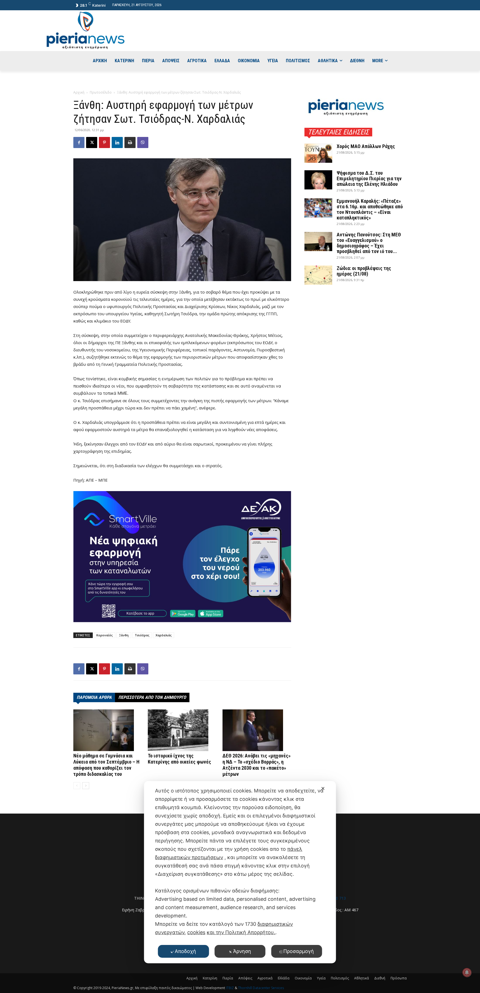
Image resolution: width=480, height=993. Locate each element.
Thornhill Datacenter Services (261, 988)
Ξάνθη (124, 635)
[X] (91, 142)
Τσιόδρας (142, 635)
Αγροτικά (265, 978)
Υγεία (321, 978)
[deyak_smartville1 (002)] (182, 556)
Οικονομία (303, 978)
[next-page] (85, 785)
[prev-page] (76, 785)
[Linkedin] (117, 142)
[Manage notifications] (466, 972)
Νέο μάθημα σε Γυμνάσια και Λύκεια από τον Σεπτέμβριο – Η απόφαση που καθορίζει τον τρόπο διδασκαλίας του (106, 765)
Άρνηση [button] (242, 951)
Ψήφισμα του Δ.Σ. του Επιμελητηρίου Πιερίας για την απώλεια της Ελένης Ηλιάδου (369, 178)
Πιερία (227, 978)
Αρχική (78, 92)
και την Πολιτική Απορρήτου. (241, 932)
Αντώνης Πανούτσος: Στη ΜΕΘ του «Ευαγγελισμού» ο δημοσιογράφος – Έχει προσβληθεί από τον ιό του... (369, 243)
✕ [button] (323, 788)
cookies (196, 932)
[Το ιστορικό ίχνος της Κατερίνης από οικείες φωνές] (182, 730)
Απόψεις (245, 978)
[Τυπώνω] (130, 142)
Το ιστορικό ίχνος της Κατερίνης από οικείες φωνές (179, 759)
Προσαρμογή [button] (298, 951)
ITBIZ (230, 988)
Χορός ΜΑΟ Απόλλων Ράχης (366, 146)
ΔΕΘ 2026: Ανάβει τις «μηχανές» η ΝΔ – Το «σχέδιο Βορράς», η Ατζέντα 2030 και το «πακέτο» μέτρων (256, 765)
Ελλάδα (283, 978)
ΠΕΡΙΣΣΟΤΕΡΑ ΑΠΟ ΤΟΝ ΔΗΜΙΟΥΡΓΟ (152, 697)
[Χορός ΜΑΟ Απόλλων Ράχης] (318, 153)
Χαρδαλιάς (164, 635)
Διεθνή (379, 978)
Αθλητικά (361, 978)
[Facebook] (78, 142)
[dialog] (240, 872)
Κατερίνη (210, 978)
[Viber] (142, 142)
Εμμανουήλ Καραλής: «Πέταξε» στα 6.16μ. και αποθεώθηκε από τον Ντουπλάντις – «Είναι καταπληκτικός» (370, 209)
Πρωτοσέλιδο (101, 92)
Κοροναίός (104, 635)
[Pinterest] (104, 142)
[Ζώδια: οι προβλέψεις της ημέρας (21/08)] (318, 275)
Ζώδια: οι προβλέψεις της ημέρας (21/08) (364, 271)
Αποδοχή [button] (185, 951)
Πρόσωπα (399, 978)
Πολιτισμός (340, 978)
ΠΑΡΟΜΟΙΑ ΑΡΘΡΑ (94, 697)
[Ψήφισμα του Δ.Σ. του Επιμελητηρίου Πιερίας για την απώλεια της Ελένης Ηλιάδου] (318, 179)
